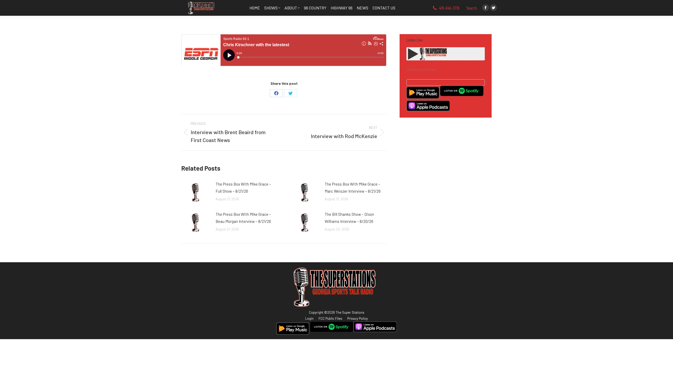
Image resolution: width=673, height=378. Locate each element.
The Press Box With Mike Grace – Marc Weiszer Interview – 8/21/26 (353, 187)
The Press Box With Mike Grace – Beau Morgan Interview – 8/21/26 (243, 218)
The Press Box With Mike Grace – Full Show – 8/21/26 (243, 187)
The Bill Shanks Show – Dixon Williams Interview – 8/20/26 (349, 218)
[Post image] (195, 192)
